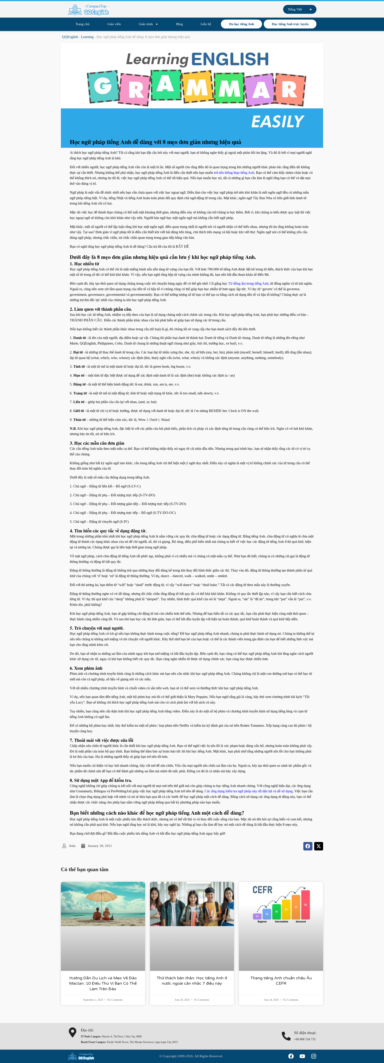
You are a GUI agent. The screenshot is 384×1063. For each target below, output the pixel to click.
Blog (179, 24)
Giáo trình (146, 24)
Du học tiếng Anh (241, 24)
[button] (307, 846)
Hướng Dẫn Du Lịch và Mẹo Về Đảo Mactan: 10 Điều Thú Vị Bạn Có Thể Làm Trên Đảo (103, 984)
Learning (87, 37)
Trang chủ (83, 24)
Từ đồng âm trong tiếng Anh (248, 283)
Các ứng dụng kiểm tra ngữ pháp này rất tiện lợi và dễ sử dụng (249, 791)
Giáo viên (114, 24)
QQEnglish (70, 37)
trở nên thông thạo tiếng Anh (234, 172)
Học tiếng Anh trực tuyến (290, 24)
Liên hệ (206, 24)
